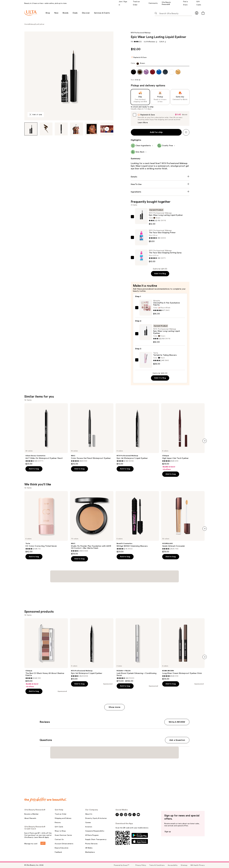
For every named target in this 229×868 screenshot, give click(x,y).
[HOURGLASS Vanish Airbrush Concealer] (183, 522)
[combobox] (160, 64)
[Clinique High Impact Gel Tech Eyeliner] (183, 436)
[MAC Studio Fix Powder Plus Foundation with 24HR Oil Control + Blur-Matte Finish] (91, 523)
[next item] (204, 441)
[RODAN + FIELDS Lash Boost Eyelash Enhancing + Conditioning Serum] (137, 650)
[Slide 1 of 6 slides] (30, 128)
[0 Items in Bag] (203, 13)
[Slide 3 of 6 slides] (61, 128)
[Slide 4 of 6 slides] (76, 128)
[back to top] (221, 860)
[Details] (160, 177)
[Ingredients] (160, 192)
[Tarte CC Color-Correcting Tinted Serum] (46, 522)
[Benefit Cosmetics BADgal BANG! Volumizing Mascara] (137, 522)
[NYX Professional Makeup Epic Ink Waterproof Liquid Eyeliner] (137, 434)
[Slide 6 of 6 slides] (106, 128)
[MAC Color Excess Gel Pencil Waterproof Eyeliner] (91, 434)
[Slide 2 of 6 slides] (46, 128)
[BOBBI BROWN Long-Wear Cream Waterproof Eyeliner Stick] (183, 649)
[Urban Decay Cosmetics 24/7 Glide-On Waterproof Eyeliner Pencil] (46, 434)
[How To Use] (160, 184)
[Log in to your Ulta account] (196, 12)
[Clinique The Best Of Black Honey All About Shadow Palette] (46, 653)
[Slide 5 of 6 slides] (91, 128)
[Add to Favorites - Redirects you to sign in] (186, 132)
